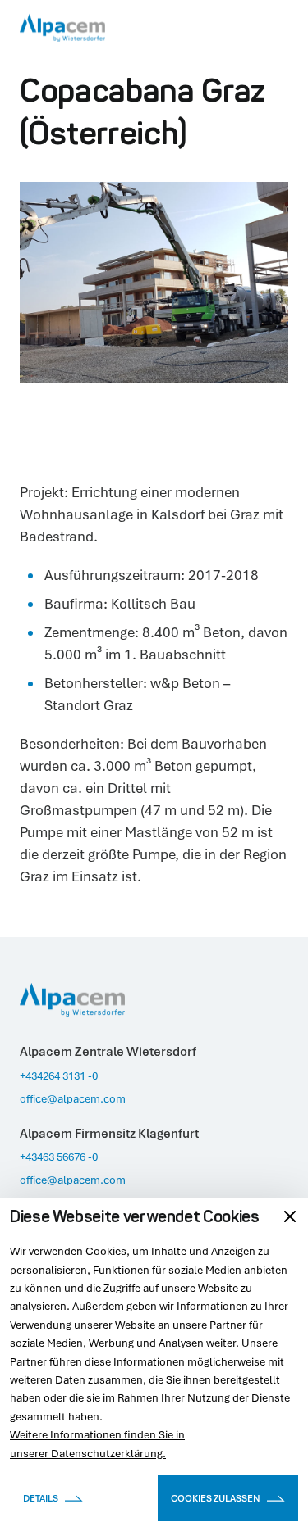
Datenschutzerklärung (107, 1453)
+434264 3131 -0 (59, 1075)
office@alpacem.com (73, 1098)
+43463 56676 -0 (59, 1156)
